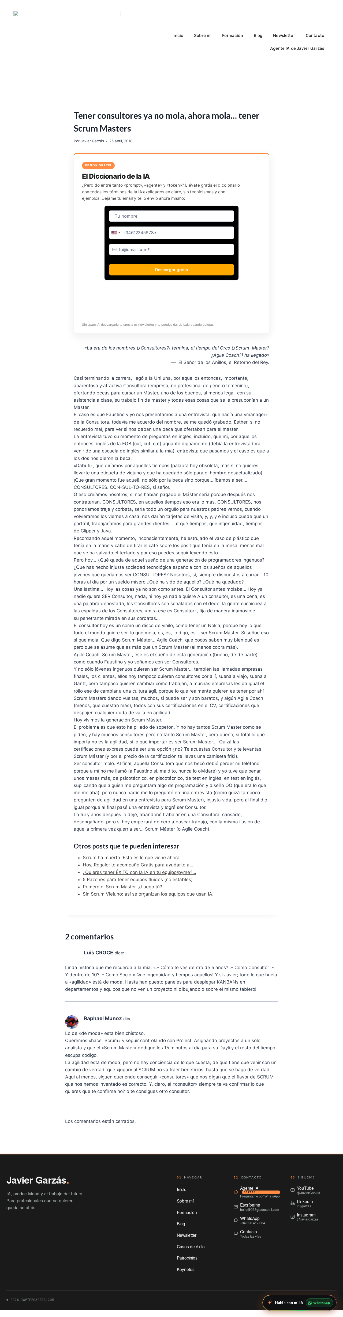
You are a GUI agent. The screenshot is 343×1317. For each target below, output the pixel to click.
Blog (258, 35)
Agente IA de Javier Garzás (297, 48)
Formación (232, 35)
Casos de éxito (191, 1246)
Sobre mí (202, 35)
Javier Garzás (92, 141)
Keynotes (186, 1269)
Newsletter (284, 35)
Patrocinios (187, 1258)
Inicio (178, 35)
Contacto (315, 35)
